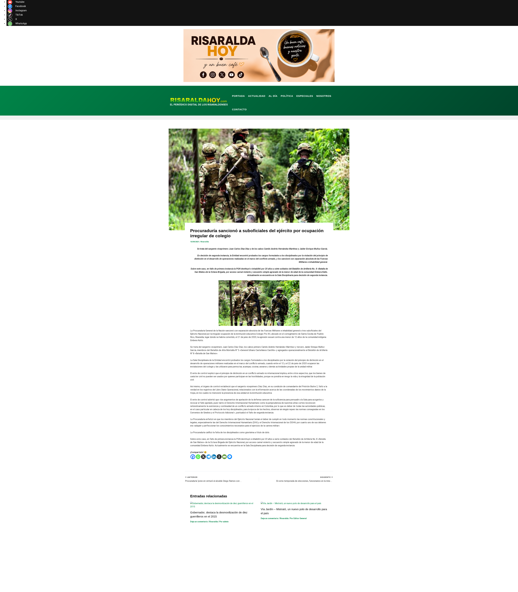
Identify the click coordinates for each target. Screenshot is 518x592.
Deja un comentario (199, 522)
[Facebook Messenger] (229, 456)
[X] (203, 456)
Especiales (304, 96)
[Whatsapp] (198, 456)
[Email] (224, 456)
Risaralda (205, 242)
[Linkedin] (214, 456)
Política (287, 96)
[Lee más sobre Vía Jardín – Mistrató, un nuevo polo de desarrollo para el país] (291, 503)
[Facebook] (192, 456)
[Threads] (219, 456)
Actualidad (256, 96)
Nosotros (323, 96)
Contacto (239, 109)
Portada (238, 96)
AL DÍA (273, 96)
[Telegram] (208, 456)
